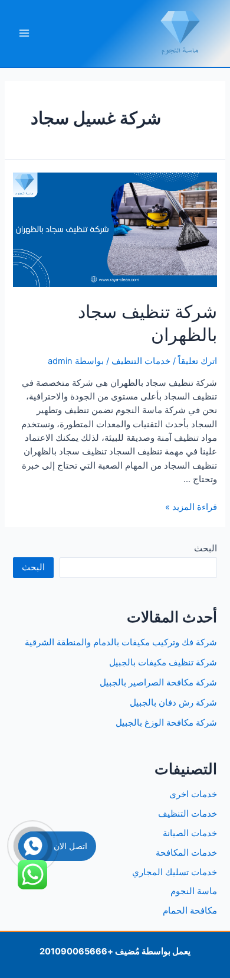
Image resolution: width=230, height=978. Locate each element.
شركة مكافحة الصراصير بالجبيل (158, 682)
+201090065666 (76, 951)
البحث (205, 548)
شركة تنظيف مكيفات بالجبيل (163, 662)
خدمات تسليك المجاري (174, 872)
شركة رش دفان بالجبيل (173, 702)
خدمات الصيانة (190, 833)
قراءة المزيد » (191, 507)
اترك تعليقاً (197, 361)
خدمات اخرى (193, 794)
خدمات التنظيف (140, 361)
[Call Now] (33, 846)
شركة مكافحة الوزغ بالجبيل (166, 722)
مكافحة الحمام (190, 910)
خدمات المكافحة (186, 852)
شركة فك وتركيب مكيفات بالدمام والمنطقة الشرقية (121, 642)
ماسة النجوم (193, 891)
